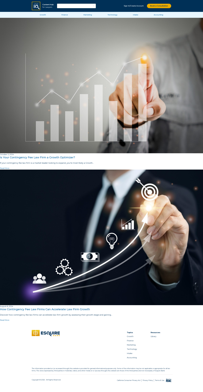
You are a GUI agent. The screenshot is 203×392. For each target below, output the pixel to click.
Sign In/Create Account (134, 6)
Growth (43, 15)
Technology (112, 15)
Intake (135, 15)
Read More (4, 168)
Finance (64, 15)
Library (153, 336)
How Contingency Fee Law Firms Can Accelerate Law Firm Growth (45, 309)
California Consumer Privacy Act (129, 380)
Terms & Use (159, 380)
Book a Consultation (159, 6)
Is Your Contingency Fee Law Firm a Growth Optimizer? (37, 157)
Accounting (158, 15)
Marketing (87, 15)
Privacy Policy (148, 380)
